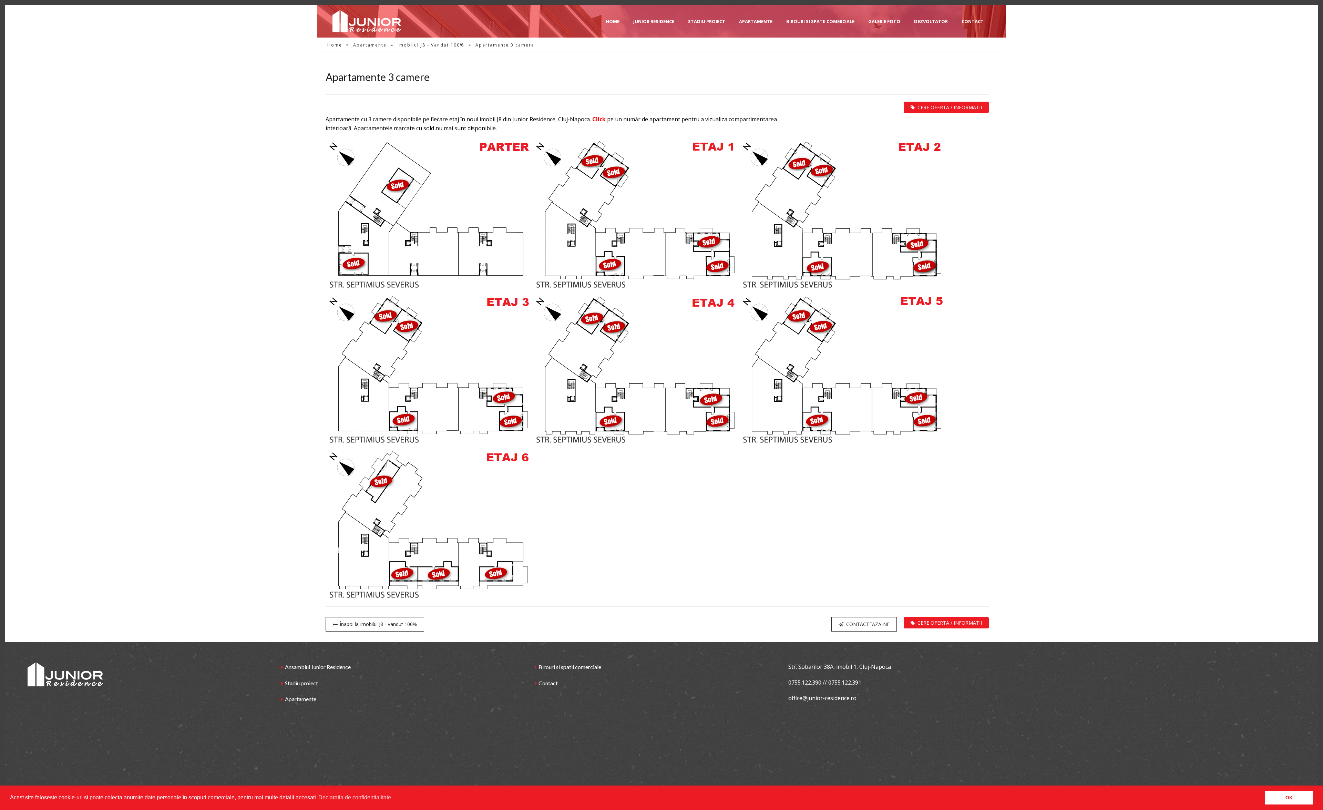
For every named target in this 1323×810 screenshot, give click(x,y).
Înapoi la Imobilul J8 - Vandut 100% (378, 624)
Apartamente (370, 45)
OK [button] (1289, 797)
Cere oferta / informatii (949, 107)
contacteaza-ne (868, 624)
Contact (548, 683)
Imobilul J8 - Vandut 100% (431, 45)
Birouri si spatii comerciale (570, 667)
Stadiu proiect (301, 683)
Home (334, 45)
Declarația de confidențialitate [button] (354, 797)
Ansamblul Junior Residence (318, 667)
